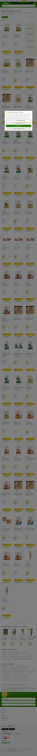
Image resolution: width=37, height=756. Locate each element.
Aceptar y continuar (18, 125)
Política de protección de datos (21, 120)
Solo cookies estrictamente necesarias (18, 128)
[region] (18, 121)
